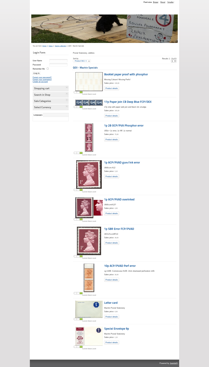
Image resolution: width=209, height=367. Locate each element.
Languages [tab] (38, 115)
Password (37, 65)
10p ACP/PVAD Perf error (120, 266)
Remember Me (39, 69)
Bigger (155, 2)
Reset (162, 2)
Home (44, 46)
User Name (37, 61)
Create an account (40, 82)
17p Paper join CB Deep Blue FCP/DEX (128, 101)
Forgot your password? (42, 77)
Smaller (170, 2)
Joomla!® (174, 363)
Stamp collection (60, 46)
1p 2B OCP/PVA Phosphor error (123, 125)
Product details (111, 88)
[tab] (67, 87)
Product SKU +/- (81, 61)
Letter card (111, 302)
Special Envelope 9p (116, 328)
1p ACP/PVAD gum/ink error (122, 162)
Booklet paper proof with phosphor (126, 74)
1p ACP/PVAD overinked (119, 199)
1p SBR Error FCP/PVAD (119, 229)
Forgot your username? (42, 79)
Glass (51, 46)
